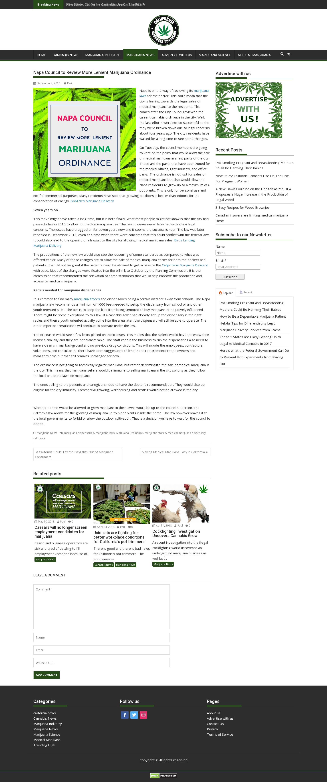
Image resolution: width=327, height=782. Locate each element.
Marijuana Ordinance (129, 433)
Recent (248, 292)
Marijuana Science (215, 55)
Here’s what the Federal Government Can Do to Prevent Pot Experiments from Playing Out (254, 357)
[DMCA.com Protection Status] (163, 777)
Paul (70, 83)
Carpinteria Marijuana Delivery (185, 265)
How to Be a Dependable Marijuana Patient (253, 316)
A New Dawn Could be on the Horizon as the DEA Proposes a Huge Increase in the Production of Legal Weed (253, 194)
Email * (221, 260)
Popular (228, 293)
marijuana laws (105, 433)
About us (213, 713)
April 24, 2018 (105, 527)
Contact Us (215, 723)
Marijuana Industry (102, 55)
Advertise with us (176, 55)
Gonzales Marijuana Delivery (92, 201)
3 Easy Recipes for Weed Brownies (243, 207)
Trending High (44, 745)
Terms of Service (220, 734)
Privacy (212, 729)
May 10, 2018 (46, 521)
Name (220, 246)
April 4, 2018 (163, 525)
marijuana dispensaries (79, 433)
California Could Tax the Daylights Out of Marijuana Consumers (74, 454)
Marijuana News (141, 55)
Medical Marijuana (254, 55)
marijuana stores (87, 299)
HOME (41, 55)
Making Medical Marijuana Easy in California (173, 452)
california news (44, 713)
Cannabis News (66, 55)
